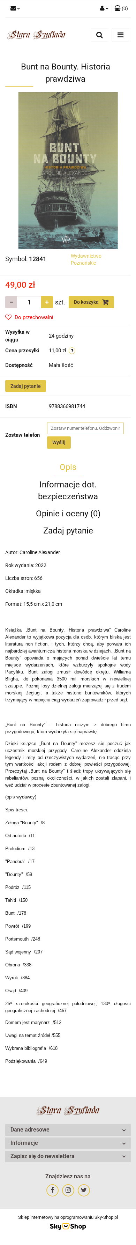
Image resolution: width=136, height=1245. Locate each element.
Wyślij (59, 442)
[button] (121, 8)
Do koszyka (87, 302)
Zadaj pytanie (25, 386)
